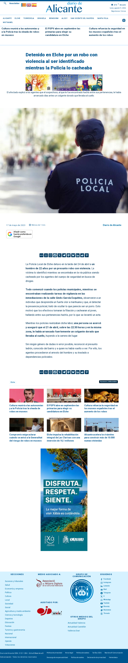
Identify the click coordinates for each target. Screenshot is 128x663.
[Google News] (41, 255)
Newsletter (14, 3)
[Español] (34, 4)
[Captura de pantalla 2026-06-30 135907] (64, 499)
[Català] (23, 4)
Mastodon (107, 610)
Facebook (107, 579)
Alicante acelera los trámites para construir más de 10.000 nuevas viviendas (99, 437)
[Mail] (101, 589)
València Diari (74, 631)
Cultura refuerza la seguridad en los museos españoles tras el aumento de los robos (107, 32)
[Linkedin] (78, 255)
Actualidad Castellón (77, 627)
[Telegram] (64, 255)
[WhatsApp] (101, 599)
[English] (29, 4)
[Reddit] (82, 255)
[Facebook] (55, 255)
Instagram (107, 582)
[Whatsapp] (46, 255)
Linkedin (106, 586)
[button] (5, 3)
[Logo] (64, 7)
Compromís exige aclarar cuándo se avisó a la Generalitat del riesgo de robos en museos (25, 437)
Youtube (106, 603)
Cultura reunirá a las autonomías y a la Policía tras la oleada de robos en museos (20, 32)
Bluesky (106, 606)
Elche (13, 382)
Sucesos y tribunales (108, 382)
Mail (105, 589)
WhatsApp (107, 599)
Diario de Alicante (112, 225)
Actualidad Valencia (76, 623)
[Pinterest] (87, 255)
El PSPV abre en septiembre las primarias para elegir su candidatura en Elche (62, 32)
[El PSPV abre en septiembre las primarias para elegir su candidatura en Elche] (64, 395)
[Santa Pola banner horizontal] (64, 82)
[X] (60, 255)
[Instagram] (50, 255)
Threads (106, 613)
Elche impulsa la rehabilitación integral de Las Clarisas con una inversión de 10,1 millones (63, 437)
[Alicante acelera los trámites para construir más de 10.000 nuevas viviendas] (101, 425)
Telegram (107, 593)
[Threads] (101, 613)
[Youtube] (101, 603)
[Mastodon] (69, 255)
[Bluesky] (73, 255)
